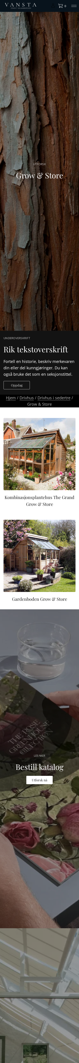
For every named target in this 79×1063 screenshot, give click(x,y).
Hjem (11, 397)
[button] (62, 6)
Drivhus (27, 397)
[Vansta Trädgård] (20, 6)
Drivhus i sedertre (54, 397)
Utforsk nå (39, 780)
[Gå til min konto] (53, 7)
